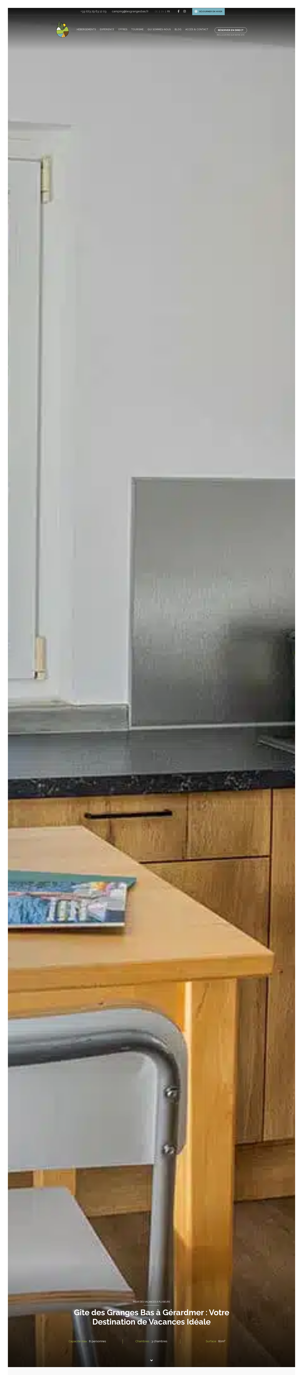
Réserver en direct (231, 30)
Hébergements (86, 29)
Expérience (107, 29)
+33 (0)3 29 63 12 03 (93, 11)
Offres (122, 29)
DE (156, 11)
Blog (178, 29)
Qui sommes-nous (159, 29)
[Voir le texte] (151, 1361)
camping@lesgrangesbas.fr (130, 11)
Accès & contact (196, 29)
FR (168, 11)
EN (162, 11)
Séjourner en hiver (210, 11)
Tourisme (137, 29)
